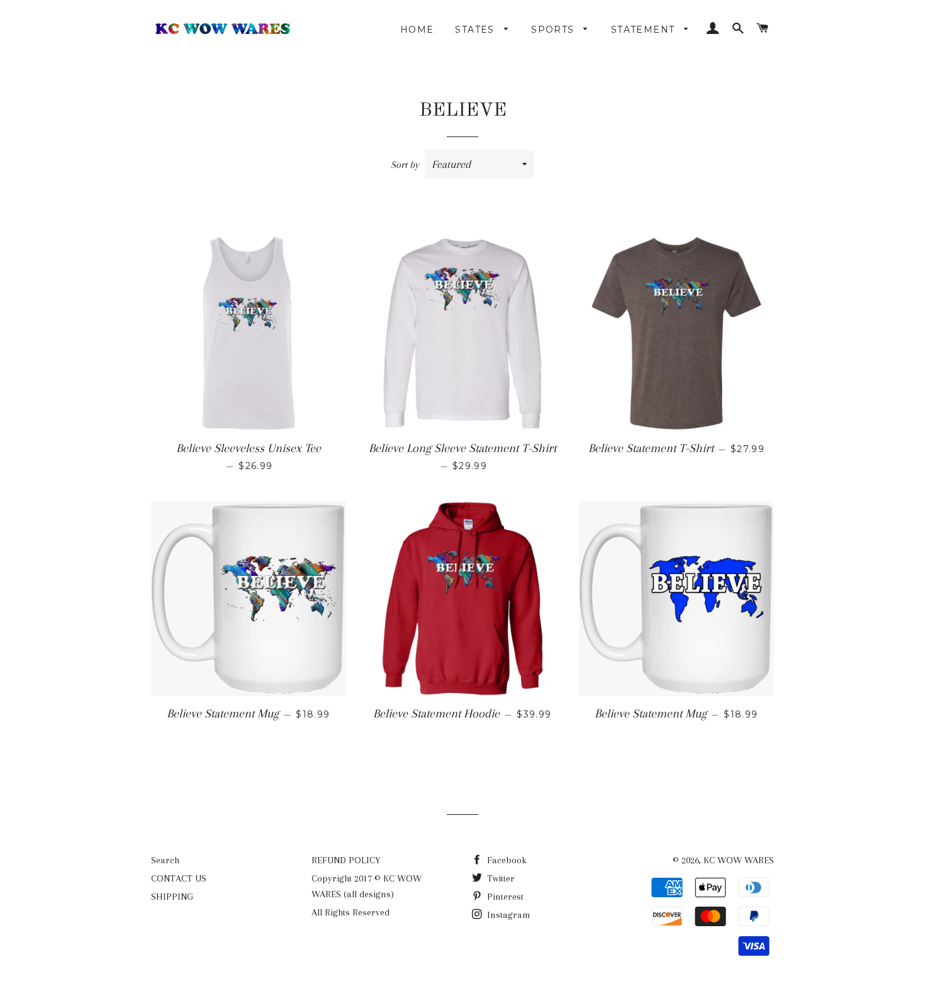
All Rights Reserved (350, 912)
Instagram (507, 914)
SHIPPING (172, 896)
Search (165, 860)
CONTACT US (178, 878)
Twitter (500, 878)
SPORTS (554, 29)
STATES (476, 29)
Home (417, 29)
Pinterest (504, 896)
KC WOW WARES (739, 860)
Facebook (506, 860)
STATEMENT (644, 29)
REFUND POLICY (345, 860)
